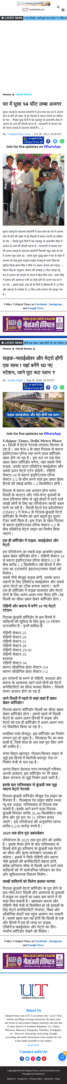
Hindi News (24, 94)
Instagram (55, 304)
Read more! (33, 1045)
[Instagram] (33, 1058)
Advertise (49, 1078)
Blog (57, 1078)
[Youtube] (44, 1058)
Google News (36, 308)
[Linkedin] (38, 1058)
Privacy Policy (36, 1078)
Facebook (41, 304)
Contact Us (22, 1078)
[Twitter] (27, 1058)
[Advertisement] (33, 56)
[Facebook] (22, 1058)
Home (7, 94)
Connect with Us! (33, 1051)
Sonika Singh (15, 380)
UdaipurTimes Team (19, 134)
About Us (33, 1010)
